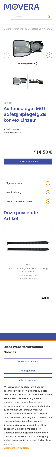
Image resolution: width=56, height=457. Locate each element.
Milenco (8, 102)
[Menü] (5, 16)
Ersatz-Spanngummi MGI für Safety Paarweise (28, 270)
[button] (28, 183)
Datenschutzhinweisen (16, 447)
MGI (28, 264)
